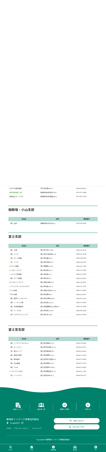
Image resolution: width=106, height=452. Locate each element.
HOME (32, 450)
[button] (15, 423)
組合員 (75, 450)
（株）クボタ (13, 262)
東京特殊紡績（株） (16, 192)
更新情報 (53, 450)
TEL (96, 450)
